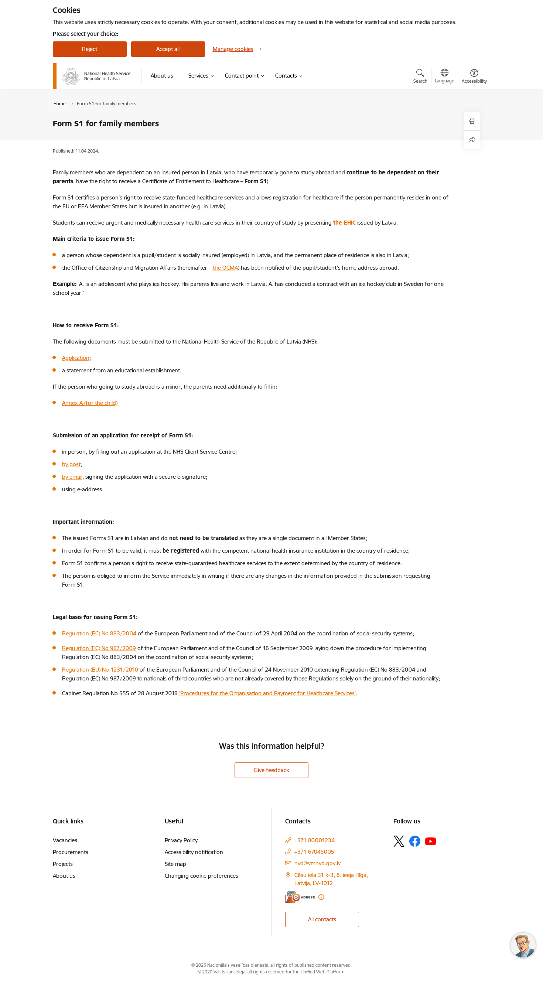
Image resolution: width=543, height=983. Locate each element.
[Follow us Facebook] (414, 841)
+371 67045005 (314, 851)
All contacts (322, 919)
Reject (89, 48)
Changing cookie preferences (201, 875)
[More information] (321, 897)
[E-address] (300, 897)
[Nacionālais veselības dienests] (96, 76)
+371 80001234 (314, 840)
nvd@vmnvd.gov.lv (317, 863)
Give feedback (271, 770)
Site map (175, 863)
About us (64, 875)
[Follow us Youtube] (430, 840)
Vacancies (65, 840)
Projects (63, 863)
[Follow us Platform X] (398, 841)
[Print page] (472, 121)
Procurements (70, 852)
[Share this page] (472, 140)
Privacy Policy (181, 840)
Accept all (168, 48)
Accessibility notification (194, 852)
